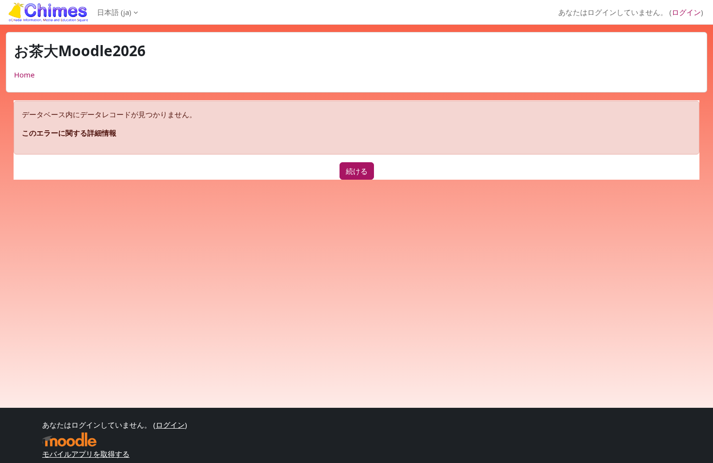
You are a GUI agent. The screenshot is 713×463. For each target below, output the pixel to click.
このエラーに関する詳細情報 (69, 133)
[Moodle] (69, 439)
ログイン (686, 12)
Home (24, 74)
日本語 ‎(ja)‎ (114, 12)
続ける (357, 171)
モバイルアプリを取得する (86, 454)
